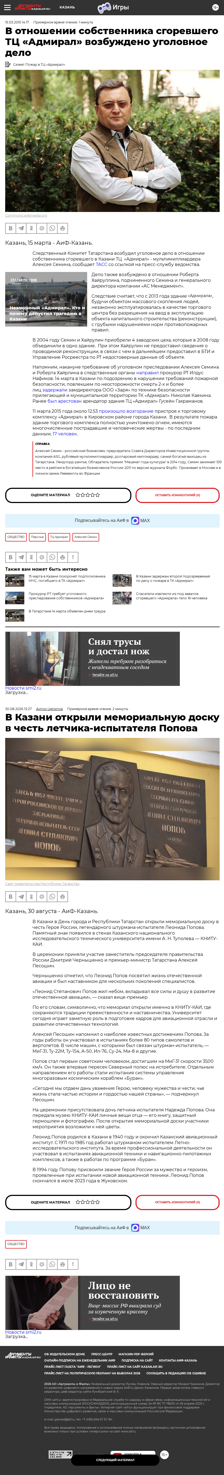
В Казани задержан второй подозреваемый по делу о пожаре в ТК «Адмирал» (173, 578)
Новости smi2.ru (23, 688)
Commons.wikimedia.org (26, 215)
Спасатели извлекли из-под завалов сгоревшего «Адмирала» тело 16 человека (171, 596)
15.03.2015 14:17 (17, 22)
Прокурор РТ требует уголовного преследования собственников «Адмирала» (66, 596)
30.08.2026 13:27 (18, 709)
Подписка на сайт (137, 1360)
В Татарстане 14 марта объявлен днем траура (67, 611)
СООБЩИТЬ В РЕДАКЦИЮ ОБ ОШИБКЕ (176, 1373)
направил (148, 372)
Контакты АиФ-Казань (178, 1360)
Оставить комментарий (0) (177, 495)
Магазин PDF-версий (136, 1354)
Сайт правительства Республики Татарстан (42, 884)
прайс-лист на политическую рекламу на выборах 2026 (92, 1373)
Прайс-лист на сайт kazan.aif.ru (135, 1367)
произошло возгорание (126, 411)
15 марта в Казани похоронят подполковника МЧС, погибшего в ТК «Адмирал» (67, 578)
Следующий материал (115, 1460)
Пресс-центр (101, 1354)
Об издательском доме (64, 1354)
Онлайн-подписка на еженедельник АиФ (79, 1360)
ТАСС (102, 264)
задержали (55, 390)
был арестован (65, 401)
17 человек (65, 433)
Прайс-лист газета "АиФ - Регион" (72, 1367)
